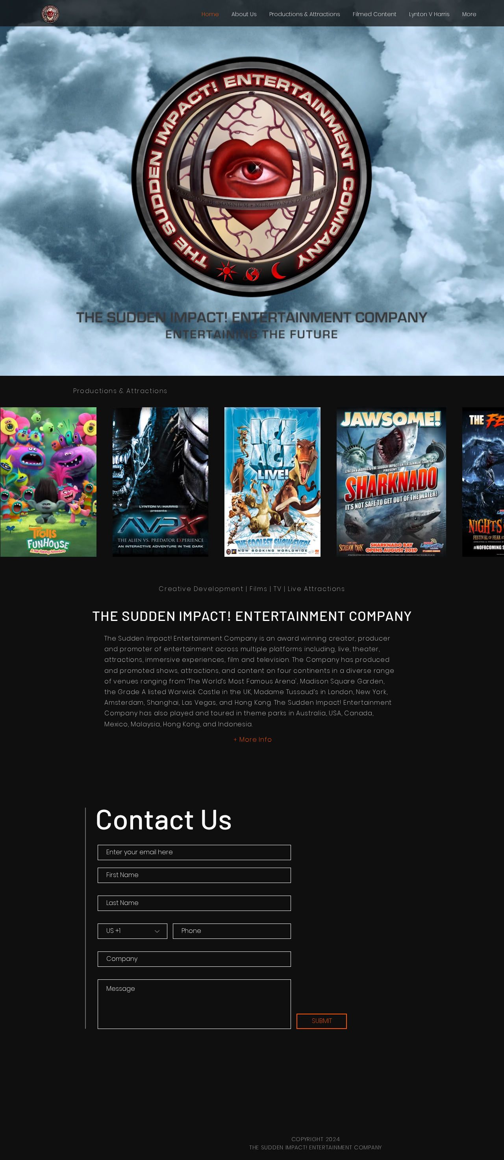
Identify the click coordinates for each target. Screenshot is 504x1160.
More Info (255, 739)
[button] (304, 14)
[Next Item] (490, 481)
